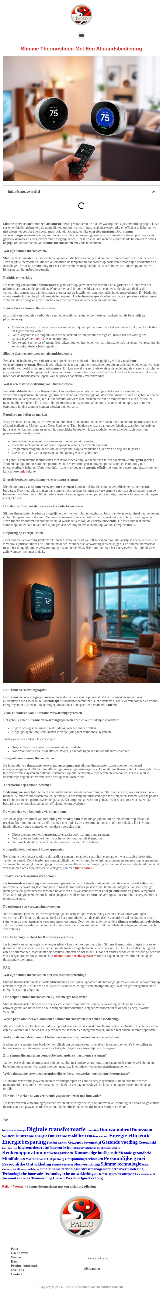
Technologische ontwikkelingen (71, 1173)
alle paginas (92, 1268)
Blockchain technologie (14, 1130)
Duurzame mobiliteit (67, 1135)
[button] (81, 35)
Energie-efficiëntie (129, 1135)
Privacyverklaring (98, 1258)
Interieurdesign (60, 1148)
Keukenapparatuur (22, 1152)
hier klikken (84, 868)
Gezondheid (147, 1142)
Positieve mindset (62, 1164)
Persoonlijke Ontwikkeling (26, 1164)
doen (37, 338)
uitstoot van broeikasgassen (73, 956)
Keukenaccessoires (108, 1147)
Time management (145, 1173)
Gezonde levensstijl (84, 1142)
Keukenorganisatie (59, 1153)
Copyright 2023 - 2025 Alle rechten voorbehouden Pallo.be (81, 1287)
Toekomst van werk (16, 1178)
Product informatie (24, 1265)
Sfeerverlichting (87, 1164)
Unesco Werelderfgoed (71, 1178)
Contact (16, 1274)
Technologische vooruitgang (116, 1173)
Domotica (92, 1130)
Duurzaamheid (115, 1129)
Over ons (17, 1270)
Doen (14, 1261)
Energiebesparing (24, 1142)
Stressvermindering (127, 1169)
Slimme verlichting (28, 1169)
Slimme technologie (121, 1164)
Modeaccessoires (36, 1159)
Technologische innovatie (22, 1173)
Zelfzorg (97, 1178)
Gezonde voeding (120, 1142)
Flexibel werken (57, 1142)
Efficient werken (97, 1136)
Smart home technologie (60, 1169)
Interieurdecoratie (33, 1147)
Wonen (18, 1186)
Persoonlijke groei (124, 1158)
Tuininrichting (41, 1178)
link (22, 471)
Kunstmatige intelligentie (96, 1152)
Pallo (5, 1186)
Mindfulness (13, 1158)
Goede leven (19, 1253)
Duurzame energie (31, 1136)
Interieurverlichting (84, 1147)
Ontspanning (55, 1159)
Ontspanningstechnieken (84, 1159)
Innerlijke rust (9, 1148)
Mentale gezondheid (134, 1153)
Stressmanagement (96, 1169)
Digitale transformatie (56, 1129)
